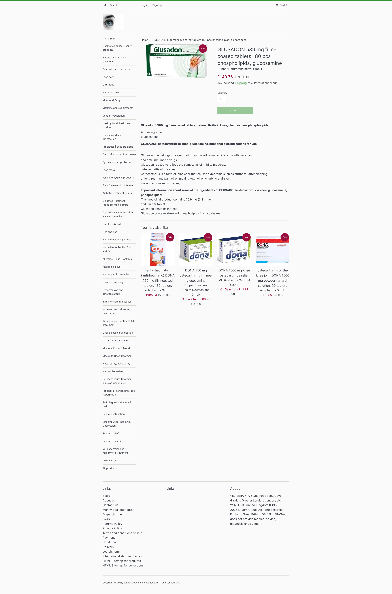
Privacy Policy (112, 528)
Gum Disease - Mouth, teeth (119, 185)
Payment (109, 537)
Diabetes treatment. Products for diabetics (115, 202)
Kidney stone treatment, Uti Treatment (119, 323)
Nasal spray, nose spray (116, 363)
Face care (108, 76)
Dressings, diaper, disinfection (113, 137)
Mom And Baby (111, 100)
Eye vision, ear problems (117, 162)
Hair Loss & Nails (112, 224)
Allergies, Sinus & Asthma (117, 258)
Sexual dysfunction (114, 414)
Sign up (157, 5)
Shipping (241, 83)
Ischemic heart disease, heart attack (116, 311)
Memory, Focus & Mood (116, 348)
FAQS (106, 519)
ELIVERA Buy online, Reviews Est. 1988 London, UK (151, 582)
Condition (109, 542)
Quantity (222, 92)
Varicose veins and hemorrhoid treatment (115, 450)
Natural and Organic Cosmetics (114, 59)
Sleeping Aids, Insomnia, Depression (117, 423)
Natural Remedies (113, 371)
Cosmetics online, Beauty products (117, 47)
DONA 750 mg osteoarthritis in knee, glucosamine (196, 275)
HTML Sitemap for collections (123, 565)
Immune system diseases (117, 301)
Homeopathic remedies (116, 274)
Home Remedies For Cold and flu (117, 249)
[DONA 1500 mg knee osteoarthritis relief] (234, 249)
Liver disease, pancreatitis (118, 332)
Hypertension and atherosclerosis (113, 291)
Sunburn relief (111, 433)
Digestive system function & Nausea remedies (119, 214)
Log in (144, 5)
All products (110, 468)
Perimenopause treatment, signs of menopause (118, 380)
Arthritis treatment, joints (117, 193)
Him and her (110, 231)
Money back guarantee (118, 510)
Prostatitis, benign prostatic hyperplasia (119, 392)
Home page (109, 38)
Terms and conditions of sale (122, 533)
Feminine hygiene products (118, 177)
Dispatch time (112, 514)
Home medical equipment (117, 239)
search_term (111, 551)
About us (109, 500)
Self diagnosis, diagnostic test (117, 404)
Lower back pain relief (115, 340)
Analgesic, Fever (112, 266)
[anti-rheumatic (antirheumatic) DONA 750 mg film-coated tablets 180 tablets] (158, 249)
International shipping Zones (122, 556)
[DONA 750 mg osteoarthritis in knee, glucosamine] (196, 249)
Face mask (109, 169)
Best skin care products (116, 69)
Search (107, 495)
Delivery (108, 547)
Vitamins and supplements (118, 107)
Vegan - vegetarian (114, 115)
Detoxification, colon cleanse (119, 154)
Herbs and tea (111, 92)
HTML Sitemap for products (122, 561)
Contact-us (110, 505)
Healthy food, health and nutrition (117, 125)
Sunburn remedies (113, 441)
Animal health (110, 460)
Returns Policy (112, 523)
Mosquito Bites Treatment (117, 355)
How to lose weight (114, 282)
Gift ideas (108, 84)
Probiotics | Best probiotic (118, 146)
